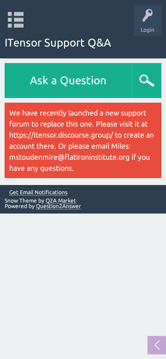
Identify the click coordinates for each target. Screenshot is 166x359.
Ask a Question (68, 80)
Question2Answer (58, 206)
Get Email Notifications (38, 192)
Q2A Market (61, 200)
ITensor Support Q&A (58, 42)
